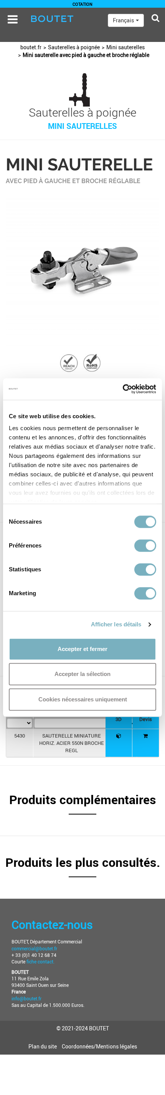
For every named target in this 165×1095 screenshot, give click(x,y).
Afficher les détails (116, 624)
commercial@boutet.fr (34, 948)
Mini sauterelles (125, 47)
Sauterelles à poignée (74, 47)
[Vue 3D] (118, 735)
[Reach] (69, 362)
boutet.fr (30, 47)
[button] (82, 804)
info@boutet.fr (26, 998)
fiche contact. (39, 961)
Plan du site (42, 1046)
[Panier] (145, 735)
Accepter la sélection (82, 674)
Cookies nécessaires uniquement (82, 699)
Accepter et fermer (82, 649)
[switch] (145, 545)
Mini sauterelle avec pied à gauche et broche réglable (86, 54)
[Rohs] (92, 362)
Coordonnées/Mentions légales (99, 1046)
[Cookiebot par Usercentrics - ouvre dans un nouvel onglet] (122, 389)
